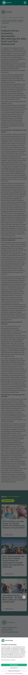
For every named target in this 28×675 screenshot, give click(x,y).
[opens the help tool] (24, 597)
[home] (6, 2)
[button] (25, 2)
